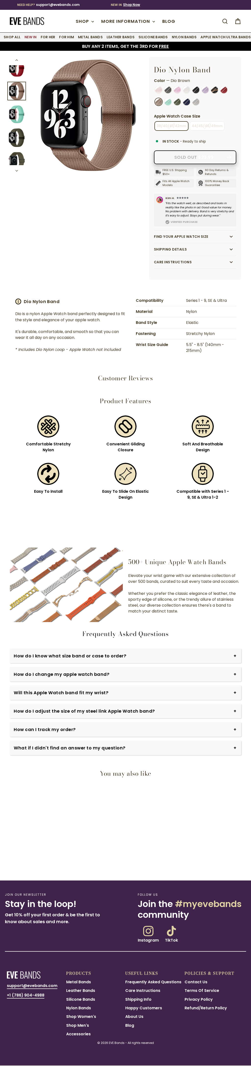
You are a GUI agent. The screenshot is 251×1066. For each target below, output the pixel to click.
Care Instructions (173, 262)
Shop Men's (77, 1025)
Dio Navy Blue (186, 102)
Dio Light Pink (158, 89)
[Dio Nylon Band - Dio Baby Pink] (21, 863)
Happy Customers (143, 1008)
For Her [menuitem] (48, 37)
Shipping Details (170, 249)
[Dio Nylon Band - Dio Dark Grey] (15, 863)
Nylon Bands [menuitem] (184, 37)
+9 (32, 864)
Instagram (148, 939)
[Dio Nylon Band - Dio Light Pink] (10, 863)
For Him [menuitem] (66, 37)
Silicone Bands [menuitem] (153, 37)
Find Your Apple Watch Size (181, 236)
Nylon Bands (78, 1008)
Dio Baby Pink (177, 89)
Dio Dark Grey (168, 89)
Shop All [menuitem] (12, 37)
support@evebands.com (58, 4)
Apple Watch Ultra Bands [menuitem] (226, 37)
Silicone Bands (80, 999)
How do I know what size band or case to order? (70, 656)
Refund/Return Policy (206, 1008)
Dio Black (196, 89)
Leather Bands (80, 990)
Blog (168, 21)
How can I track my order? (45, 729)
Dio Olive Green (177, 102)
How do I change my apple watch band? (61, 674)
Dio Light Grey (196, 102)
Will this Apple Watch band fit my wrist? (61, 693)
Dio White (186, 89)
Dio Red (223, 89)
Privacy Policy (199, 999)
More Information (126, 21)
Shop (83, 21)
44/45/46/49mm (207, 125)
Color (172, 80)
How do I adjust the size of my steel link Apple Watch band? (84, 711)
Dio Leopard (214, 89)
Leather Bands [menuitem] (121, 37)
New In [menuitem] (31, 37)
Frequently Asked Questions (153, 982)
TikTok (171, 939)
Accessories (78, 1034)
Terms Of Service (202, 990)
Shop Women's (81, 1016)
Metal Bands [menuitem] (90, 37)
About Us (134, 1016)
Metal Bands (78, 982)
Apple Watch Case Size (177, 116)
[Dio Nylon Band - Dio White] (27, 863)
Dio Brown (158, 102)
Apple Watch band (59, 314)
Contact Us (196, 982)
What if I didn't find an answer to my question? (70, 748)
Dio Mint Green (168, 102)
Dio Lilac (205, 89)
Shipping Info (138, 999)
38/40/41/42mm (171, 125)
